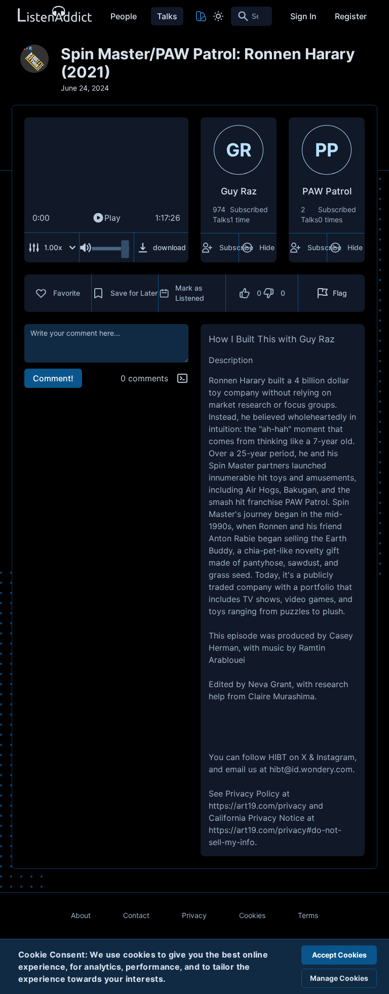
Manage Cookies (339, 978)
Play (112, 218)
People (123, 16)
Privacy (194, 915)
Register (351, 16)
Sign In (303, 16)
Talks (167, 16)
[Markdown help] (182, 378)
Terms (308, 915)
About (81, 915)
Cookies (252, 915)
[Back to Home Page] (54, 14)
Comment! (53, 378)
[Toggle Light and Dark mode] (218, 16)
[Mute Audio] (85, 247)
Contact (136, 915)
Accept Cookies (339, 954)
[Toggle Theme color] (201, 16)
